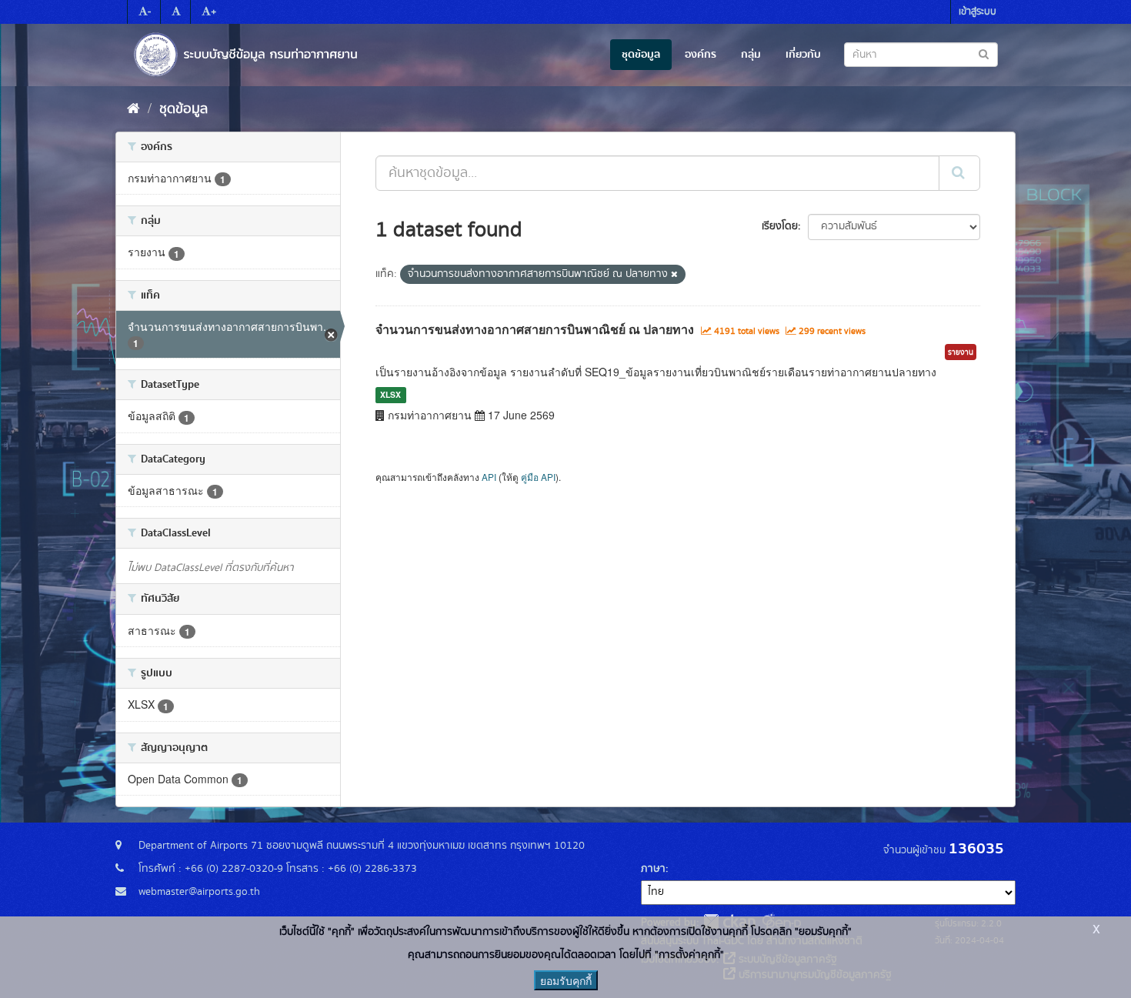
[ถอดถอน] (674, 275)
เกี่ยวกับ (803, 54)
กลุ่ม (751, 54)
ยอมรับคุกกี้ (566, 980)
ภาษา (653, 868)
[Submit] (959, 173)
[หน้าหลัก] (133, 109)
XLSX (390, 394)
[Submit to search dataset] (983, 53)
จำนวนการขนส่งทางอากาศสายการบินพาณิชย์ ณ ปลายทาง (534, 329)
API (489, 476)
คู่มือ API (538, 476)
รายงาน (960, 352)
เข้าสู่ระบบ (977, 12)
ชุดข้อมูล (641, 54)
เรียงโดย (780, 226)
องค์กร (700, 54)
